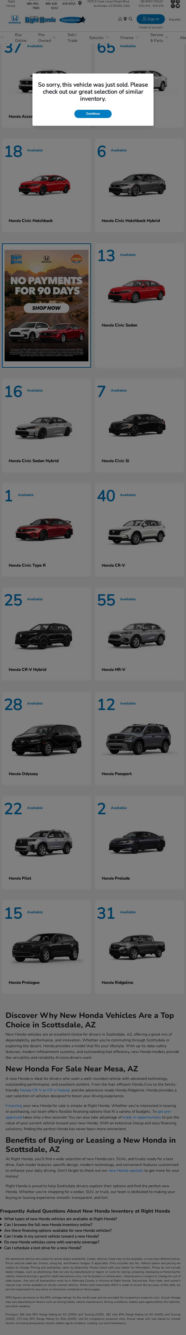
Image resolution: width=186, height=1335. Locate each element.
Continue (93, 113)
